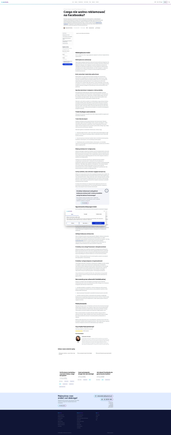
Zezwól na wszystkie (98, 223)
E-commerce (59, 419)
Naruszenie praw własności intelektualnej (67, 41)
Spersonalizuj (85, 223)
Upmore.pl (65, 9)
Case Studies (86, 2)
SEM (87, 27)
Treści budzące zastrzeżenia (67, 36)
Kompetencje (80, 2)
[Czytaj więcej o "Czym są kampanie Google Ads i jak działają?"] (86, 362)
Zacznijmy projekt (62, 405)
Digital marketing (60, 421)
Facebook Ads (91, 27)
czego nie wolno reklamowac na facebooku (79, 9)
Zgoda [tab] (72, 214)
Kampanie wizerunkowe (61, 424)
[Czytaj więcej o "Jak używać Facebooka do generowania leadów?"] (105, 362)
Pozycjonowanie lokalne (80, 421)
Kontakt (97, 2)
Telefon (63, 57)
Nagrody (93, 2)
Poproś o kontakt (67, 64)
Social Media (59, 426)
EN (156, 2)
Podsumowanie (65, 43)
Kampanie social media (61, 416)
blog (69, 9)
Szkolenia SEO (79, 424)
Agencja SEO (79, 419)
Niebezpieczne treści (66, 34)
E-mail (63, 54)
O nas (97, 418)
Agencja (76, 2)
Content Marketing (79, 426)
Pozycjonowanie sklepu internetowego (82, 418)
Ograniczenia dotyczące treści (67, 39)
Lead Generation (60, 418)
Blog (90, 2)
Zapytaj (165, 2)
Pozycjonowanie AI (79, 416)
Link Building (78, 427)
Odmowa (72, 223)
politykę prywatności (66, 62)
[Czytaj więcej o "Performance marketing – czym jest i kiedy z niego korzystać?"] (68, 362)
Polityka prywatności (110, 432)
